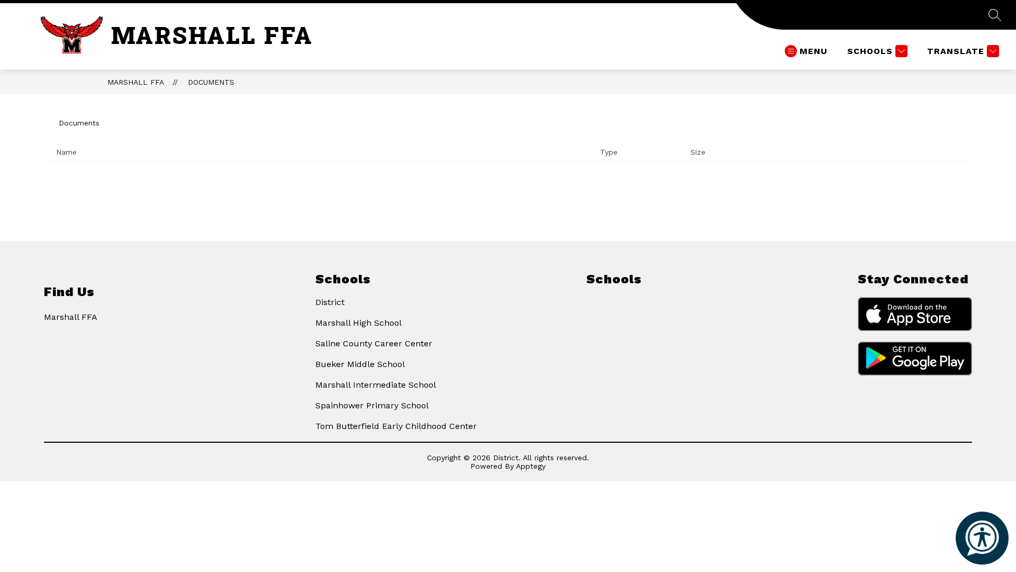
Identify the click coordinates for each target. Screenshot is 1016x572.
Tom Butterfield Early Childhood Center (396, 426)
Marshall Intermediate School (375, 385)
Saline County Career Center (373, 343)
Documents (211, 82)
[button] (982, 538)
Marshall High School (358, 323)
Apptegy (531, 466)
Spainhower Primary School (372, 405)
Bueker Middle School (360, 364)
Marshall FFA (135, 82)
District (329, 302)
